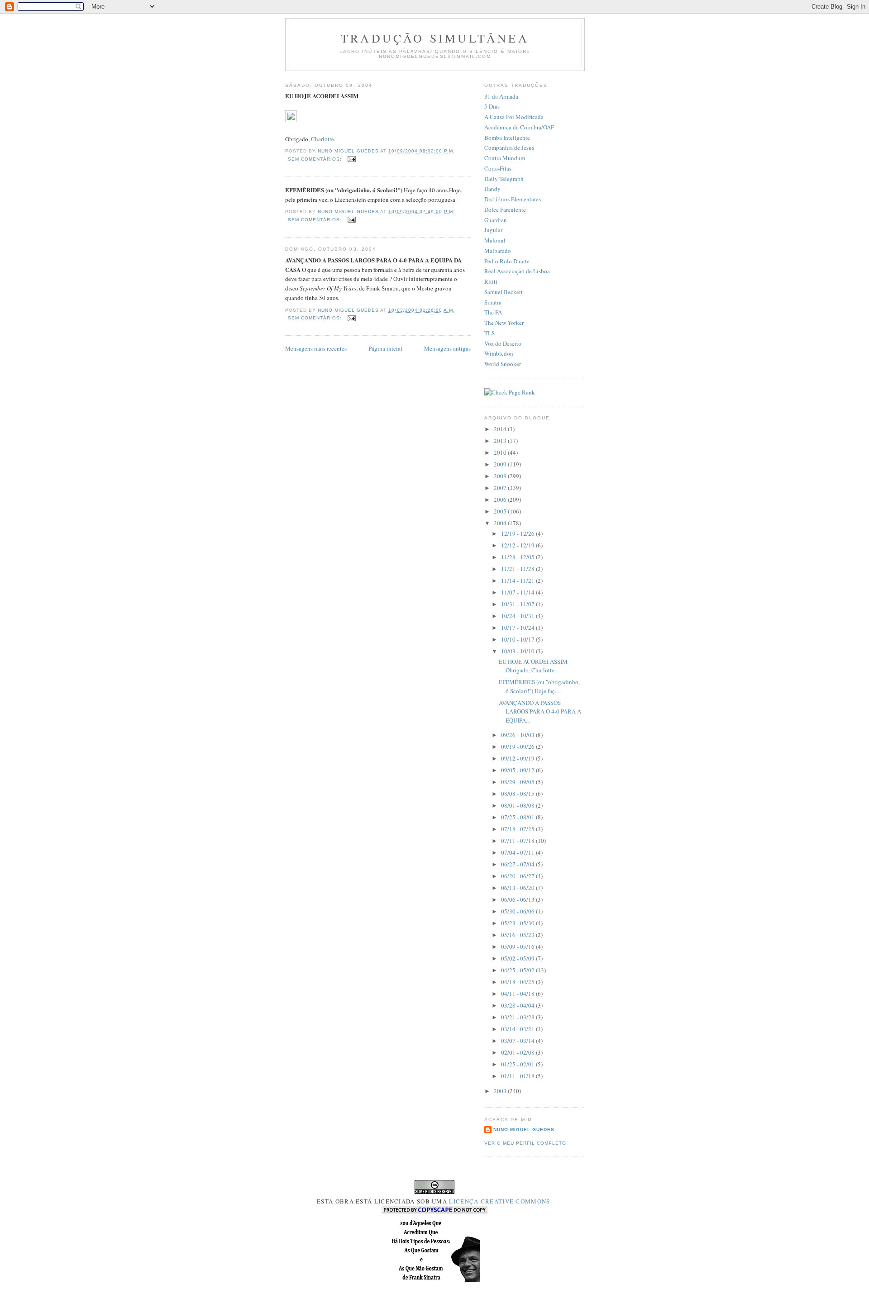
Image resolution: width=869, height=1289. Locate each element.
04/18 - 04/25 (518, 982)
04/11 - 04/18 (518, 993)
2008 (501, 476)
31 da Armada (501, 96)
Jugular (493, 230)
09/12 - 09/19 (518, 758)
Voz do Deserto (502, 343)
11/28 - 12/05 (518, 557)
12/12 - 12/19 (518, 545)
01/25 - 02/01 (518, 1064)
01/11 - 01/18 (518, 1076)
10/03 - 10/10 (518, 651)
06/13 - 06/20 (518, 888)
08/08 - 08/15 (518, 794)
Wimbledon (498, 353)
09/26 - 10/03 (518, 735)
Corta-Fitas (497, 168)
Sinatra (492, 302)
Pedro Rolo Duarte (507, 261)
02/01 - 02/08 (518, 1052)
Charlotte (322, 139)
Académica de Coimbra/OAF (519, 127)
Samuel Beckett (503, 292)
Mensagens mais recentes (316, 348)
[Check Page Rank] (509, 392)
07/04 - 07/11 (518, 852)
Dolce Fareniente (505, 209)
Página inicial (385, 348)
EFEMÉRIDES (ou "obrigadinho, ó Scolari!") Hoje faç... (539, 686)
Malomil (495, 240)
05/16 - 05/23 (518, 935)
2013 (501, 441)
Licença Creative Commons (499, 1201)
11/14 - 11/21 (518, 580)
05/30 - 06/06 (518, 911)
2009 (501, 464)
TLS (489, 333)
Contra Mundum (504, 158)
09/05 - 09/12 (518, 770)
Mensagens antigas (447, 348)
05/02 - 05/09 (518, 958)
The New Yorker (504, 323)
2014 (501, 429)
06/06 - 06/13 (518, 899)
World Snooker (502, 364)
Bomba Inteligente (507, 137)
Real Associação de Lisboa (517, 271)
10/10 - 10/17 (518, 639)
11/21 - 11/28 (518, 569)
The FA (493, 312)
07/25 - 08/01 (518, 817)
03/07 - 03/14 (518, 1041)
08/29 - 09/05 (518, 782)
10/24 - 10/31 (518, 616)
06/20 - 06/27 (518, 876)
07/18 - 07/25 (518, 829)
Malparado (497, 251)
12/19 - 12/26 (518, 533)
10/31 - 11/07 (518, 604)
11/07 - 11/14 (518, 592)
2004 (501, 523)
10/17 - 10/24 (518, 627)
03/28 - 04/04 (518, 1005)
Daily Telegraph (504, 179)
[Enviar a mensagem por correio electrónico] (351, 159)
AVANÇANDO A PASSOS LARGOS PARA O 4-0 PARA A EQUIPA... (540, 711)
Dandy (492, 189)
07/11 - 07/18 (518, 841)
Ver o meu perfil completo (525, 1143)
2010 (501, 452)
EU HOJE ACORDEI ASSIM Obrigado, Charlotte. (533, 666)
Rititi (490, 281)
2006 (501, 499)
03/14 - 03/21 (518, 1029)
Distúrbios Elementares (512, 199)
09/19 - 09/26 (518, 746)
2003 (501, 1091)
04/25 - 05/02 (518, 970)
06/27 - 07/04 (518, 864)
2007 (501, 488)
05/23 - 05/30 (518, 923)
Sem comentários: (316, 159)
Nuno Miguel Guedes (523, 1129)
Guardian (495, 220)
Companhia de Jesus (509, 147)
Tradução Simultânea (435, 38)
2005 (501, 511)
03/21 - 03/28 (518, 1017)
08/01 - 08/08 (518, 805)
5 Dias (492, 106)
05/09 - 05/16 (518, 946)
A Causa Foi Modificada (514, 117)
